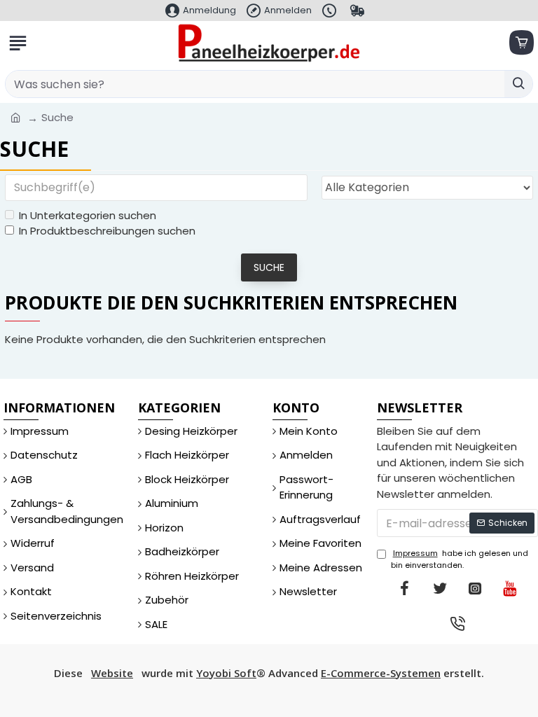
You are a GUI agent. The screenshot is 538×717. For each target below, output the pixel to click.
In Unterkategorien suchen (87, 215)
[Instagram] (475, 588)
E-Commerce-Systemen (381, 673)
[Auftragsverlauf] (359, 10)
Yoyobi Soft (226, 673)
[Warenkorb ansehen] (520, 43)
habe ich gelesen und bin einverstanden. (459, 559)
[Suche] (518, 84)
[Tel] (331, 10)
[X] (440, 588)
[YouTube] (510, 588)
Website (112, 673)
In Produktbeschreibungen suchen (107, 230)
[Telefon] (457, 623)
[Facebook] (405, 588)
